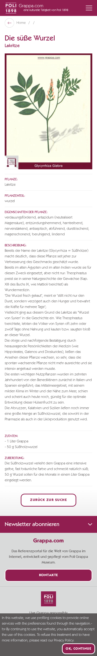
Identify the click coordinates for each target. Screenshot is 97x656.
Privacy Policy (63, 640)
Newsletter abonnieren (32, 524)
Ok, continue (78, 648)
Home (21, 23)
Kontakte (48, 575)
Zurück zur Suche (48, 500)
